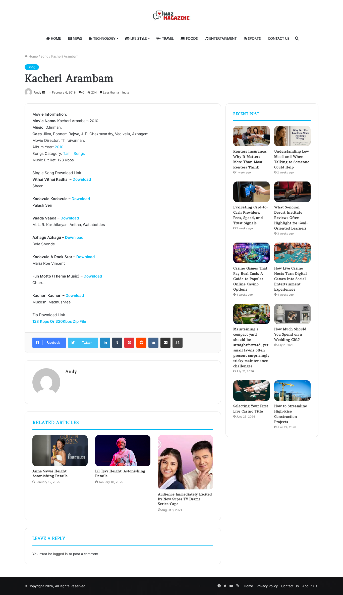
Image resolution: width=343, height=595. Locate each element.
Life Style (138, 38)
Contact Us (279, 38)
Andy (37, 92)
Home (55, 38)
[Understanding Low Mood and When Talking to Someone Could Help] (292, 136)
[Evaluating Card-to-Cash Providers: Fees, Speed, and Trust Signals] (251, 191)
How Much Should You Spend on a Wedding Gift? (290, 334)
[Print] (178, 343)
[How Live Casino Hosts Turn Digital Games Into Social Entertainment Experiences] (292, 253)
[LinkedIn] (105, 343)
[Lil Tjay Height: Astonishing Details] (122, 450)
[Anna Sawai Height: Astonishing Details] (60, 450)
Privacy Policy (267, 586)
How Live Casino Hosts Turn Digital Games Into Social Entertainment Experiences (290, 279)
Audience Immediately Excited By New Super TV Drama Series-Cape (185, 499)
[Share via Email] (165, 343)
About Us (309, 586)
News (77, 38)
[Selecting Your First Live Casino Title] (251, 390)
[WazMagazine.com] (171, 15)
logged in (60, 554)
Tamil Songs (74, 153)
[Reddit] (141, 343)
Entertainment (222, 38)
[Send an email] (43, 92)
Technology (103, 38)
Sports (254, 38)
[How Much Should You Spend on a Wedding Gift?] (292, 314)
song (44, 56)
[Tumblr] (117, 343)
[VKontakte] (153, 343)
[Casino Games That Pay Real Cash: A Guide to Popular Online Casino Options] (251, 253)
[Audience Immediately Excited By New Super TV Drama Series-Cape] (185, 462)
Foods (191, 38)
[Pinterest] (129, 343)
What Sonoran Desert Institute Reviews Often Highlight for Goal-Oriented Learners (291, 218)
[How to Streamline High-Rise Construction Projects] (292, 390)
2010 (59, 147)
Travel (167, 38)
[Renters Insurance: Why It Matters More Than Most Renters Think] (251, 136)
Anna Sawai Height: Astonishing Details (50, 473)
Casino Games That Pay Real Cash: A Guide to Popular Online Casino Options (250, 279)
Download (82, 179)
